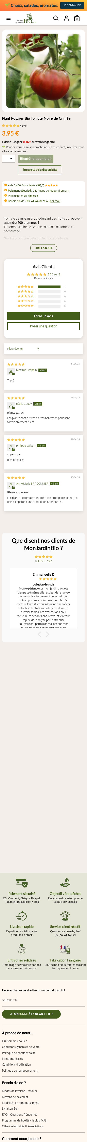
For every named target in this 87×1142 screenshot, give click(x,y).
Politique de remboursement (19, 1070)
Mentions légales (12, 1058)
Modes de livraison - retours (19, 1091)
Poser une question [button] (43, 326)
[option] (43, 71)
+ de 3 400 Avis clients (33, 185)
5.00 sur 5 (54, 274)
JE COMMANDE (72, 5)
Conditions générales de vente (20, 1047)
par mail (55, 201)
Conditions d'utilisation (16, 1064)
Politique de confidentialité (18, 1053)
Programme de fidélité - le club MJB (24, 1120)
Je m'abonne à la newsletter (31, 1014)
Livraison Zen (10, 1108)
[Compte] (66, 16)
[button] (11, 125)
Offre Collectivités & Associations (23, 1126)
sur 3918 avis (43, 561)
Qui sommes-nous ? (14, 1041)
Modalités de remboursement (20, 1102)
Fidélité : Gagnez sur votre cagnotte (28, 142)
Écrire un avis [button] (43, 316)
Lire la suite (44, 248)
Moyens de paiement (15, 1097)
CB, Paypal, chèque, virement (38, 190)
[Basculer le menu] (8, 18)
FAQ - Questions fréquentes (19, 1114)
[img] (16, 364)
